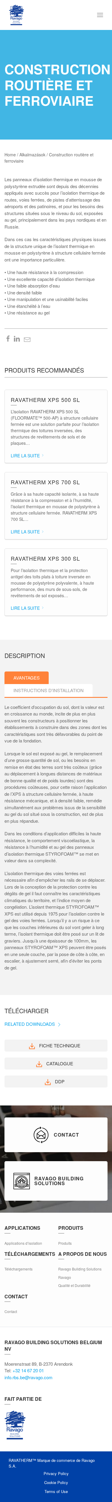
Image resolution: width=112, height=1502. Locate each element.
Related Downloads (30, 1024)
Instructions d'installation (48, 690)
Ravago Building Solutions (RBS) (14, 1425)
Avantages (26, 677)
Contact (10, 1311)
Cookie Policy (56, 1482)
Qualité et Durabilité (74, 1285)
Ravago (64, 1277)
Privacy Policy (56, 1473)
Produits (65, 1243)
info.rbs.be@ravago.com (28, 1377)
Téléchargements (18, 1268)
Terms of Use (56, 1491)
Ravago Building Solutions (80, 1268)
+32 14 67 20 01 (28, 1370)
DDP (59, 1081)
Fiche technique (59, 1045)
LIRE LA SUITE (26, 456)
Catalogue (59, 1063)
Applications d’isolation (23, 1243)
